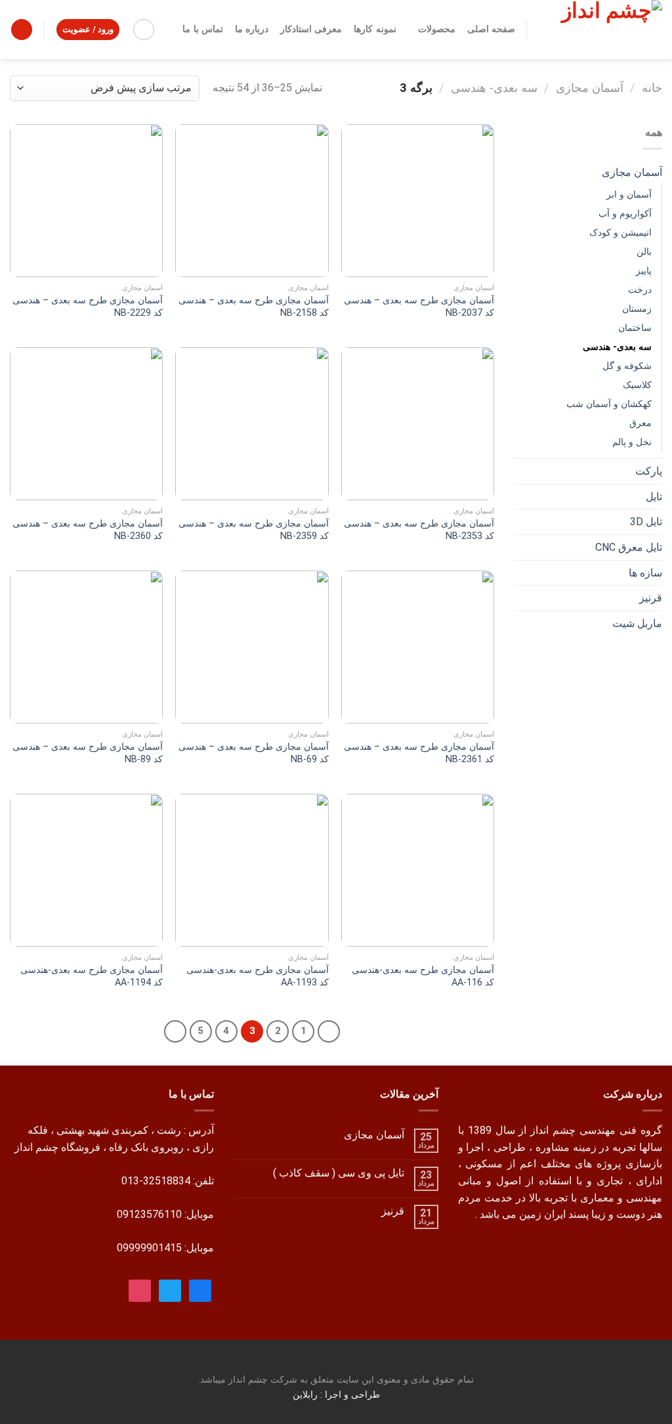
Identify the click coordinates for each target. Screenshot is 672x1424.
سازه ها (645, 573)
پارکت (648, 471)
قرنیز (650, 598)
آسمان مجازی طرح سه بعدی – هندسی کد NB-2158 (253, 306)
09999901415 (149, 1247)
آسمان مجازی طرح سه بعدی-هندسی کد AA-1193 (257, 976)
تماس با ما (202, 29)
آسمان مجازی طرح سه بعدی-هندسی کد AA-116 (423, 976)
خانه (652, 88)
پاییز (644, 270)
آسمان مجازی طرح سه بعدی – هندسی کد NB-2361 (419, 753)
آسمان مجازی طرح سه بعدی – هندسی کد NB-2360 (87, 530)
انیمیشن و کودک (620, 232)
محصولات (436, 29)
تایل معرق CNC (628, 547)
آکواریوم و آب (625, 213)
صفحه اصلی (491, 29)
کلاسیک (637, 385)
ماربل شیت (637, 623)
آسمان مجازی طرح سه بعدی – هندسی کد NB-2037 (419, 306)
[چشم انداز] (604, 29)
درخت (640, 289)
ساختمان (635, 328)
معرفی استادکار (311, 29)
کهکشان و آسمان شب (609, 404)
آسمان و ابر (629, 194)
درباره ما (251, 29)
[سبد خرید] (21, 30)
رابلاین (306, 1394)
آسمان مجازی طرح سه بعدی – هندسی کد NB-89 (87, 753)
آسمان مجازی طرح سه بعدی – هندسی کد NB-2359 (253, 530)
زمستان (637, 308)
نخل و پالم (632, 442)
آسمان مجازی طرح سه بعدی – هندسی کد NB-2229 (87, 306)
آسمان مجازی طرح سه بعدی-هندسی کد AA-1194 (91, 976)
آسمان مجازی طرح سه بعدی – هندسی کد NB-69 (253, 753)
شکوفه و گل (627, 366)
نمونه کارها (375, 29)
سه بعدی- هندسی (494, 88)
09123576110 (149, 1214)
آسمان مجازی (589, 88)
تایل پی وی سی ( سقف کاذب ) (338, 1173)
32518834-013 (155, 1181)
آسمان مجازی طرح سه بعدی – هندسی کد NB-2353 (419, 530)
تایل (654, 496)
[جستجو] (143, 29)
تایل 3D (646, 521)
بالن (644, 251)
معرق (640, 423)
